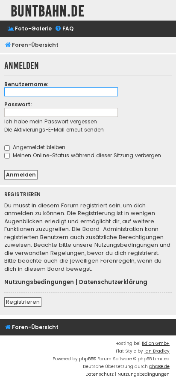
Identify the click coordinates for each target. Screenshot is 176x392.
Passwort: (18, 104)
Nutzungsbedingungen (39, 282)
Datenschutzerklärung (113, 282)
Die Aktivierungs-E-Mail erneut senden (54, 129)
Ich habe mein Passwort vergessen (50, 121)
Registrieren (23, 302)
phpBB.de (159, 366)
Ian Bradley (157, 351)
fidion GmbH (156, 343)
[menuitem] (29, 29)
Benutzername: (26, 84)
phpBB (86, 359)
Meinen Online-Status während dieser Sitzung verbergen (86, 155)
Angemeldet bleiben (38, 147)
